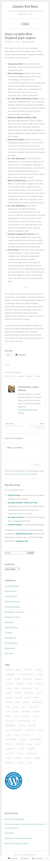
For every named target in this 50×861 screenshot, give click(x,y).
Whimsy (18, 758)
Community (10, 674)
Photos (40, 730)
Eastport (10, 684)
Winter (28, 758)
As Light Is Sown (16, 517)
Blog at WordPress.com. (25, 855)
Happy (39, 693)
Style (21, 749)
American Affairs (12, 586)
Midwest (36, 712)
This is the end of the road (13, 425)
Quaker (23, 739)
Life (7, 376)
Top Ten (37, 376)
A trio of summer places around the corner (37, 426)
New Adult (10, 721)
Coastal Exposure (12, 601)
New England (24, 721)
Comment (37, 465)
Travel (9, 758)
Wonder (37, 758)
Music (13, 376)
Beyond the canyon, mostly (16, 843)
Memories (25, 712)
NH (34, 721)
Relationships (35, 739)
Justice (16, 707)
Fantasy (39, 684)
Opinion (22, 725)
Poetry (17, 735)
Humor (26, 702)
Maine (15, 712)
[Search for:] (16, 553)
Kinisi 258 (9, 833)
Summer (31, 749)
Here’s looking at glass (14, 819)
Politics (27, 735)
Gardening (28, 693)
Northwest (10, 725)
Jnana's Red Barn (25, 6)
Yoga (29, 763)
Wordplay (10, 763)
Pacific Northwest (14, 730)
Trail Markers (10, 638)
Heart (28, 698)
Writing (21, 763)
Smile (29, 744)
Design (9, 679)
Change (38, 670)
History (9, 702)
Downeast (27, 679)
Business (28, 670)
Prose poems (11, 739)
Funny (8, 693)
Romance (20, 744)
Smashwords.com (24, 533)
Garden (17, 693)
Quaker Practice (11, 627)
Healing (9, 698)
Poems (8, 735)
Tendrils (18, 372)
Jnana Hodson (28, 42)
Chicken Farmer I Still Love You (22, 502)
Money (9, 716)
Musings (21, 376)
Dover (17, 679)
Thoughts (10, 753)
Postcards (9, 622)
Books (18, 670)
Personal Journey (12, 617)
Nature (36, 716)
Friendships (27, 688)
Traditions (31, 753)
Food (17, 688)
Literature (33, 707)
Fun (37, 688)
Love (8, 712)
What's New (10, 648)
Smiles (29, 376)
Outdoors (32, 725)
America (9, 670)
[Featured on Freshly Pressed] (13, 789)
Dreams (38, 679)
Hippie (36, 698)
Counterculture (26, 674)
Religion (9, 744)
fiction (9, 688)
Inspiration (37, 702)
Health (19, 698)
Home (17, 702)
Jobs (7, 707)
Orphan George (15, 524)
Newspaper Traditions (14, 612)
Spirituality (11, 749)
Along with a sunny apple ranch (18, 838)
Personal (29, 730)
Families (20, 684)
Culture (39, 674)
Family (30, 684)
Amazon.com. (22, 541)
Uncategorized (11, 643)
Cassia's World (11, 596)
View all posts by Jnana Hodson (27, 411)
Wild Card (9, 653)
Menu (26, 24)
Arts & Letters (11, 591)
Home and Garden (12, 607)
